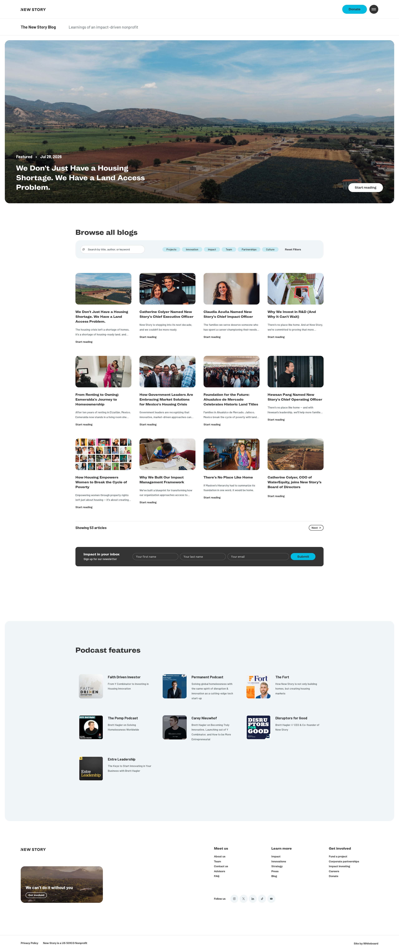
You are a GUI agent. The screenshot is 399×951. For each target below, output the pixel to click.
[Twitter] (244, 899)
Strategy (277, 866)
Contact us (221, 866)
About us (219, 856)
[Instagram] (234, 899)
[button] (373, 9)
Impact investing (339, 866)
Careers (334, 871)
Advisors (219, 871)
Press (275, 871)
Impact (276, 856)
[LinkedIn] (253, 899)
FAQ (216, 876)
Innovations (278, 861)
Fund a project (338, 856)
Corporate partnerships (344, 861)
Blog (274, 876)
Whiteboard (370, 943)
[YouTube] (271, 899)
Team (217, 861)
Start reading (365, 187)
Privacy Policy (29, 943)
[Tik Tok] (262, 899)
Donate (355, 9)
